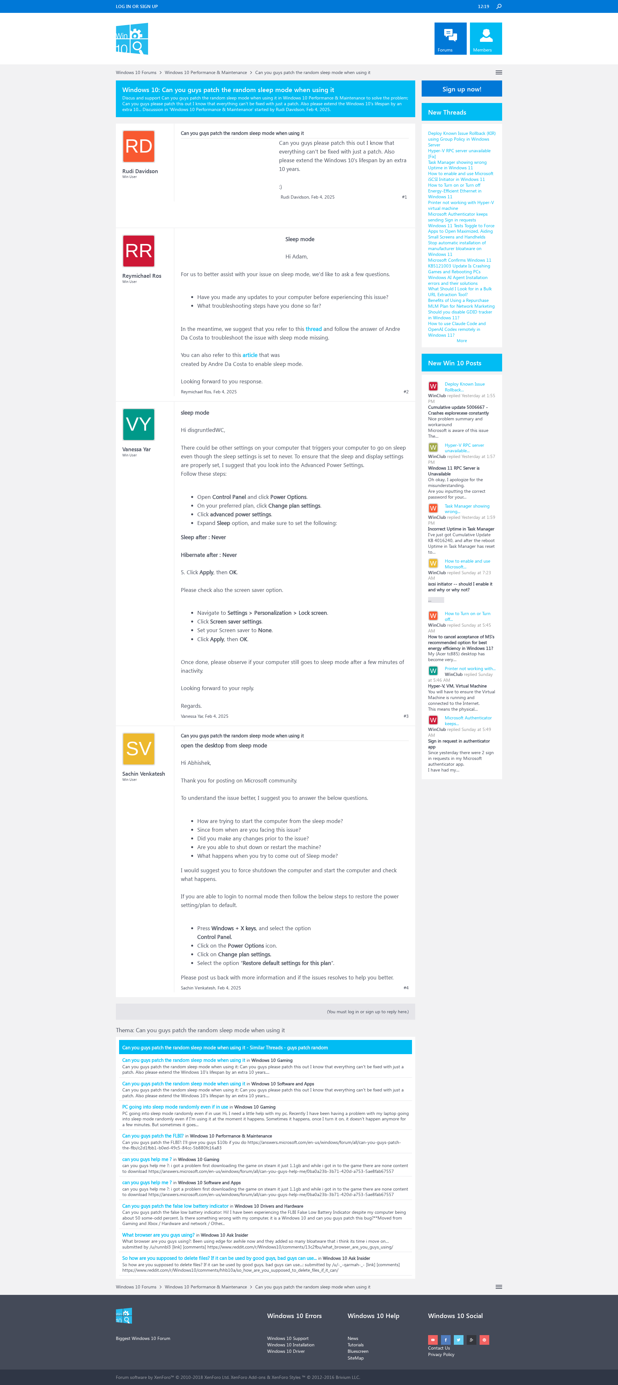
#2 (406, 392)
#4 (406, 988)
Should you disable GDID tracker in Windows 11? (460, 315)
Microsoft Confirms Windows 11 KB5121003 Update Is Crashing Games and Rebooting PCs (460, 266)
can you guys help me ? (147, 1159)
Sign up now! (462, 88)
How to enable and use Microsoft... (467, 564)
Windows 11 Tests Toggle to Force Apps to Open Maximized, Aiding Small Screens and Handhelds (461, 231)
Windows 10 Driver (286, 1351)
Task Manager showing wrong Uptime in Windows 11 (457, 165)
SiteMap (356, 1358)
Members (482, 50)
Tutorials (356, 1345)
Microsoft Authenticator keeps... (468, 720)
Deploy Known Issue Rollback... (465, 387)
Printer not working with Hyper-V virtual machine (461, 205)
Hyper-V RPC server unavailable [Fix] (459, 153)
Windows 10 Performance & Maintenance (211, 109)
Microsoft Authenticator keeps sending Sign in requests (458, 217)
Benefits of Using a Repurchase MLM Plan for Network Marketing (461, 303)
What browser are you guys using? (158, 1234)
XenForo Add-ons (248, 1377)
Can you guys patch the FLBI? (153, 1135)
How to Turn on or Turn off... (468, 616)
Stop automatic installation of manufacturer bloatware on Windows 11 (457, 248)
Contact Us (439, 1348)
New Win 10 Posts (455, 362)
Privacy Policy (441, 1354)
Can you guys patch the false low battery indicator (175, 1206)
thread (314, 328)
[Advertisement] (229, 178)
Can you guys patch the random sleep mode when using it (183, 1060)
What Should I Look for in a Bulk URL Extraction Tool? (460, 291)
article (250, 355)
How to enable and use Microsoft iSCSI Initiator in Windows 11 (460, 176)
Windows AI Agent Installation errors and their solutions (458, 280)
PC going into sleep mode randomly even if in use (175, 1106)
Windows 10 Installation (290, 1345)
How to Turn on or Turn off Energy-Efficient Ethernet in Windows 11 (455, 191)
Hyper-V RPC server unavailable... (464, 448)
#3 (406, 716)
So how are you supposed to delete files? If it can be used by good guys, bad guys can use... (219, 1258)
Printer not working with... (470, 668)
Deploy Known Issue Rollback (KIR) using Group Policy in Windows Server (462, 139)
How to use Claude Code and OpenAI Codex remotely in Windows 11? (457, 329)
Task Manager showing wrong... (467, 509)
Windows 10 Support (288, 1338)
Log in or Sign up (137, 6)
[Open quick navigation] (499, 72)
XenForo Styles (286, 1377)
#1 (404, 197)
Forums (445, 50)
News (353, 1338)
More (462, 340)
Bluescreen (358, 1351)
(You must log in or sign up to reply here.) (368, 1011)
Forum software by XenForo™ (172, 1377)
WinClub (437, 395)
